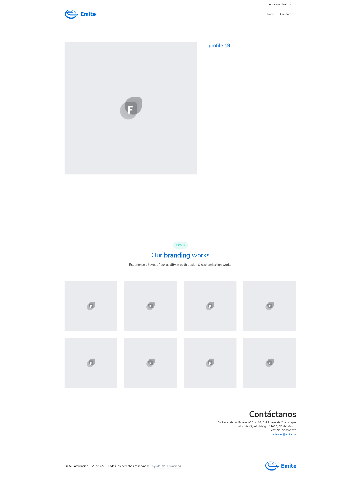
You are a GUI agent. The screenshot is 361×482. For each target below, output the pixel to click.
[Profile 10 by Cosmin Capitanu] (91, 363)
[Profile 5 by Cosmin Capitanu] (150, 306)
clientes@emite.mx (284, 434)
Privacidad (174, 466)
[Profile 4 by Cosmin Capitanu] (91, 306)
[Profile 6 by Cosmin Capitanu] (269, 363)
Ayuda (156, 466)
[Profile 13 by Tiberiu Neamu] (269, 306)
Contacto (287, 14)
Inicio (270, 14)
